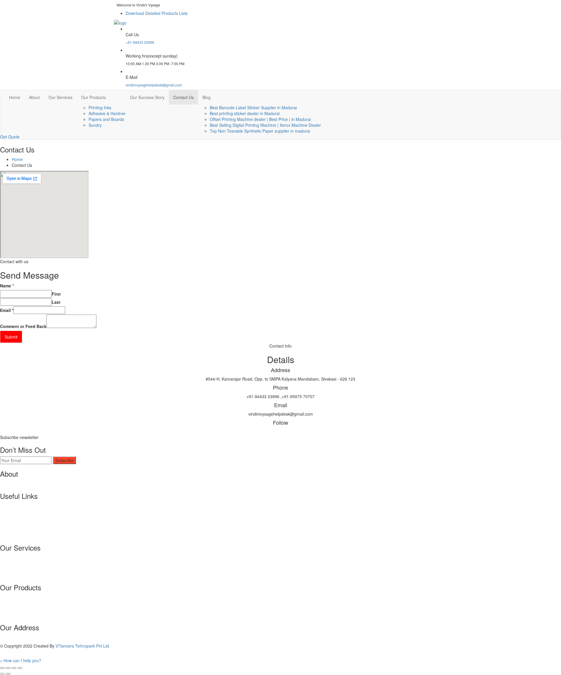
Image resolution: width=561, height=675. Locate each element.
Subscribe (64, 460)
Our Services (60, 97)
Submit (11, 337)
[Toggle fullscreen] (14, 668)
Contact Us (183, 97)
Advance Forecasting (19, 575)
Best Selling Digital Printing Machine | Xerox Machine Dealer (265, 125)
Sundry (95, 125)
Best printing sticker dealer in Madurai (245, 113)
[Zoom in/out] (20, 668)
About (34, 97)
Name (7, 286)
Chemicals (9, 603)
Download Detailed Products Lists (157, 13)
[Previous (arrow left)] (2, 674)
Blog (206, 97)
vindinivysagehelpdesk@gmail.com (154, 84)
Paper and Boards (17, 609)
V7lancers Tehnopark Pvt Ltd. (83, 646)
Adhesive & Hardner (107, 113)
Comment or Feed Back (23, 326)
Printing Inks (100, 107)
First (56, 294)
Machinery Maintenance (22, 569)
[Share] (8, 668)
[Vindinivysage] (120, 22)
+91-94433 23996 (140, 42)
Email (6, 310)
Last (56, 302)
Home (14, 97)
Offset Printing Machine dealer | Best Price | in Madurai (260, 119)
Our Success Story (147, 97)
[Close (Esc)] (2, 668)
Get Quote (10, 137)
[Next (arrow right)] (8, 674)
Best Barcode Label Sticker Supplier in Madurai (253, 107)
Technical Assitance (18, 557)
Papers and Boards (106, 119)
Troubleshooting (15, 563)
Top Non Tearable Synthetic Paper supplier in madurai (260, 131)
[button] (20, 660)
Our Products (93, 97)
